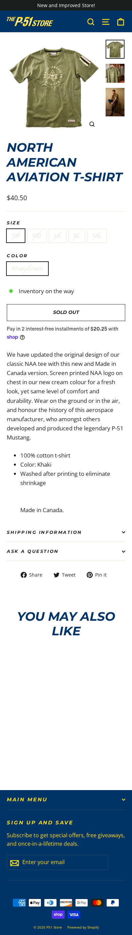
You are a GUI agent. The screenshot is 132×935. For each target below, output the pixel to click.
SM (16, 235)
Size (13, 222)
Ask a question (33, 551)
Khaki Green (27, 268)
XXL (96, 235)
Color (17, 255)
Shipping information (44, 532)
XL (77, 235)
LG (57, 235)
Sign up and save (40, 823)
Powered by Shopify (83, 927)
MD (36, 235)
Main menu (27, 800)
